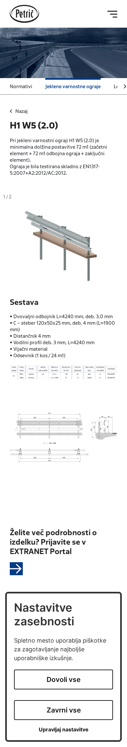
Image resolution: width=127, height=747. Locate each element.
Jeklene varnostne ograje (73, 86)
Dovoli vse (63, 679)
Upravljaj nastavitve (64, 730)
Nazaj (21, 111)
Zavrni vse (64, 710)
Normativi (21, 86)
